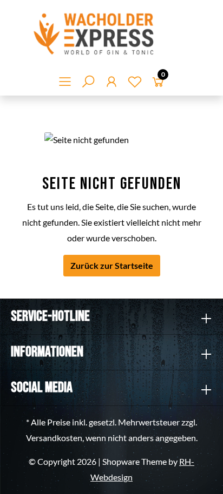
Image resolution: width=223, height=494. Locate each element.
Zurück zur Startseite (111, 265)
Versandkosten (54, 437)
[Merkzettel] (134, 83)
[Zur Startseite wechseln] (111, 33)
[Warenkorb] (158, 83)
